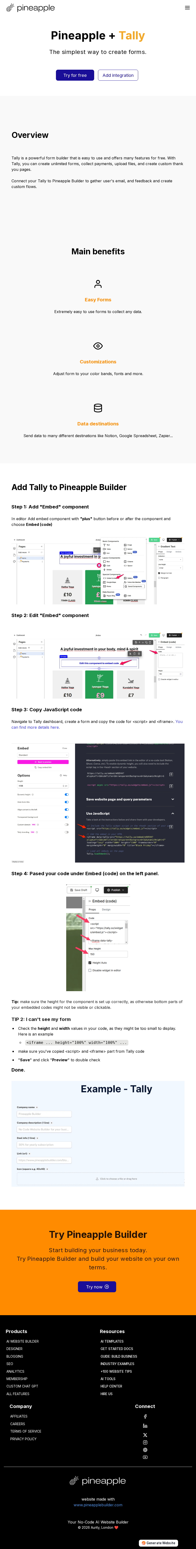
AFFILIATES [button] (18, 1416)
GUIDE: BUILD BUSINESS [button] (119, 1356)
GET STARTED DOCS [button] (117, 1349)
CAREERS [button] (17, 1424)
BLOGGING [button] (14, 1356)
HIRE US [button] (107, 1394)
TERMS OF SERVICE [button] (25, 1431)
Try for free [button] (75, 75)
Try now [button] (94, 1286)
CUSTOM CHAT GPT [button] (22, 1386)
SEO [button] (9, 1364)
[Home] (31, 7)
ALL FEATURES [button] (17, 1394)
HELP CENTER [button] (111, 1386)
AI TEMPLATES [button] (112, 1341)
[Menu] (187, 7)
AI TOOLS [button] (108, 1379)
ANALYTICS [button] (15, 1371)
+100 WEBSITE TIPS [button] (116, 1371)
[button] (145, 1416)
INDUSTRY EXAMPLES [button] (117, 1364)
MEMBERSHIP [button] (16, 1379)
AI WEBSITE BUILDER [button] (22, 1341)
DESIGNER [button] (14, 1349)
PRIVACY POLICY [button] (23, 1439)
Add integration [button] (118, 75)
